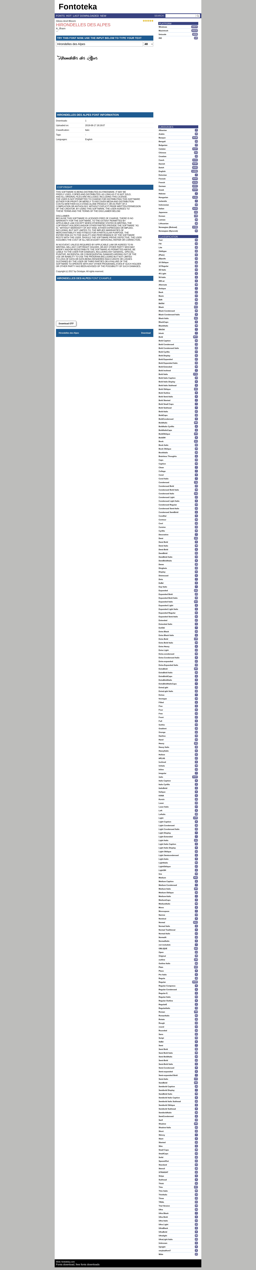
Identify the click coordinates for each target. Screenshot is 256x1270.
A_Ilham (60, 28)
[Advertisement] (104, 90)
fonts (60, 15)
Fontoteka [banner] (78, 6)
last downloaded (86, 15)
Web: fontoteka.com (65, 1262)
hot (69, 15)
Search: (159, 16)
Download (146, 333)
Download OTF (66, 323)
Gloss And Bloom (66, 21)
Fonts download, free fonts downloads (78, 1264)
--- (57, 31)
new (103, 15)
